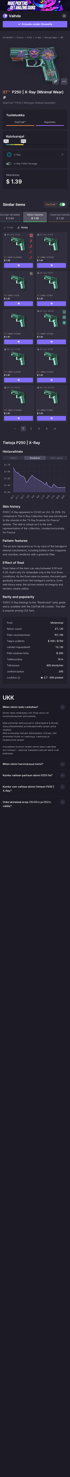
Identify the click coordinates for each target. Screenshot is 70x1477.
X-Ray (38, 37)
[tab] (13, 458)
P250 (29, 37)
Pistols (20, 37)
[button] (35, 154)
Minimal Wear (51, 37)
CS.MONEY (8, 37)
